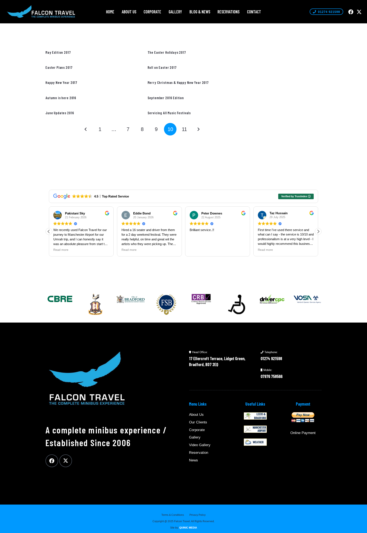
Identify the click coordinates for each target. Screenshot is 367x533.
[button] (117, 11)
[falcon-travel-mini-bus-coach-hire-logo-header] (41, 11)
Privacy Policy (197, 514)
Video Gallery (199, 445)
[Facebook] (350, 11)
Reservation (198, 453)
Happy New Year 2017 (61, 82)
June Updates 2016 (59, 113)
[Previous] (85, 129)
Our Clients (198, 422)
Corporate (197, 430)
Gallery (194, 437)
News (193, 460)
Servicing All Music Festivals (169, 113)
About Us (196, 415)
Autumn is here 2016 (60, 98)
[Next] (198, 129)
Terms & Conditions (172, 514)
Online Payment (303, 433)
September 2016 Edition (166, 98)
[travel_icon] (255, 429)
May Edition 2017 (58, 52)
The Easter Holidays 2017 (167, 52)
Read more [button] (60, 249)
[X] (359, 12)
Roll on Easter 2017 (162, 67)
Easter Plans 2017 (58, 67)
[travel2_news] (255, 416)
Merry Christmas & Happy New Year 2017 (178, 82)
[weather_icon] (255, 442)
